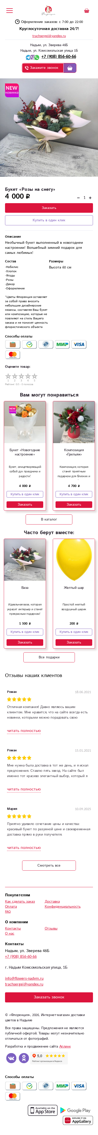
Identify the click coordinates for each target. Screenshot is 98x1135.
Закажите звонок (44, 67)
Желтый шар (74, 587)
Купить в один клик (49, 220)
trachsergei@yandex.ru (49, 36)
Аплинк (65, 1046)
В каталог (49, 519)
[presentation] (7, 452)
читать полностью (24, 731)
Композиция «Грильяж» (73, 452)
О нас (9, 933)
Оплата (11, 906)
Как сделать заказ (20, 901)
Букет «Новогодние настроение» (25, 452)
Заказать (49, 207)
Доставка (52, 901)
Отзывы (51, 928)
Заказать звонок (49, 997)
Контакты (13, 928)
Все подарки (49, 657)
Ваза (24, 587)
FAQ (8, 911)
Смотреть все (49, 865)
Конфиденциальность (63, 906)
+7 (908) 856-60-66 (58, 56)
